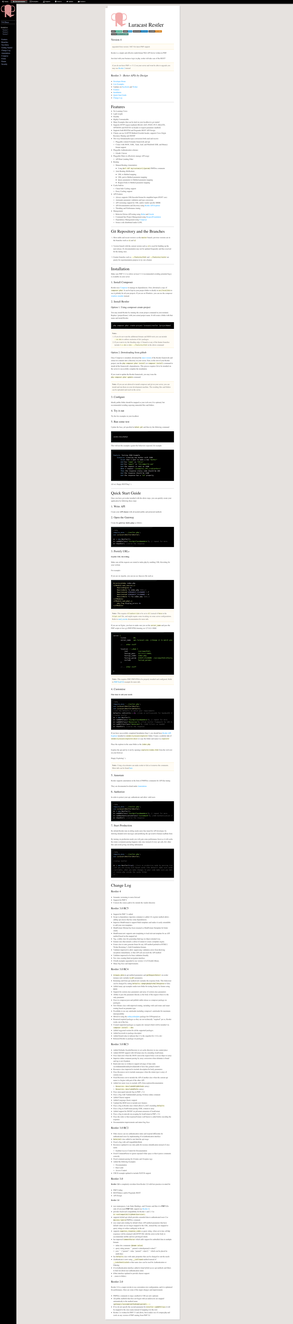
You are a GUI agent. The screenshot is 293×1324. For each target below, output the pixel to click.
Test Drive (5, 45)
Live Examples (118, 84)
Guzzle (151, 214)
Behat (143, 214)
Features (4, 39)
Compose (4, 56)
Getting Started (6, 47)
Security (4, 64)
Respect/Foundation (153, 217)
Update (70, 1)
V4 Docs (5, 22)
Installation (117, 92)
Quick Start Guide (119, 95)
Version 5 (5, 34)
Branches (4, 42)
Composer (143, 219)
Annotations (5, 53)
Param (3, 61)
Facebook (125, 87)
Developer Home (119, 81)
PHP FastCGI (119, 682)
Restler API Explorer (152, 205)
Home (6, 1)
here (131, 768)
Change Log (5, 50)
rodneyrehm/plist (134, 1016)
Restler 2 (122, 68)
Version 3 (5, 30)
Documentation (20, 1)
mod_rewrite (123, 619)
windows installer (117, 296)
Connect (82, 1)
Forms (3, 58)
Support (47, 1)
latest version (146, 357)
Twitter (135, 87)
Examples (34, 1)
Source (59, 1)
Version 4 (5, 32)
